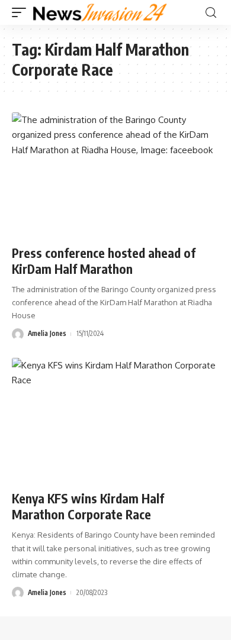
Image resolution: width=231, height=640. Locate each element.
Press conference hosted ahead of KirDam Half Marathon (103, 261)
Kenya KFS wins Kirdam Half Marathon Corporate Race (88, 506)
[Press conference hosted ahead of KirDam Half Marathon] (115, 174)
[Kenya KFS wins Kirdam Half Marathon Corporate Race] (115, 420)
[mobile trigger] (22, 12)
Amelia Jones (47, 333)
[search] (211, 13)
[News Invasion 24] (100, 12)
